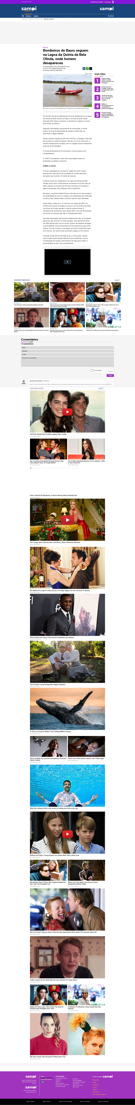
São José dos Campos (99, 1094)
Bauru (94, 1082)
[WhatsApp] (87, 68)
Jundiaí (95, 1089)
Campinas (96, 1085)
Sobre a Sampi (30, 1101)
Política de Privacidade (65, 1101)
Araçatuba (96, 1080)
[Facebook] (84, 68)
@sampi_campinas (46, 1078)
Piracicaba (96, 1092)
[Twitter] (90, 68)
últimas (28, 16)
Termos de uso (46, 1101)
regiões (36, 16)
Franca (95, 1087)
